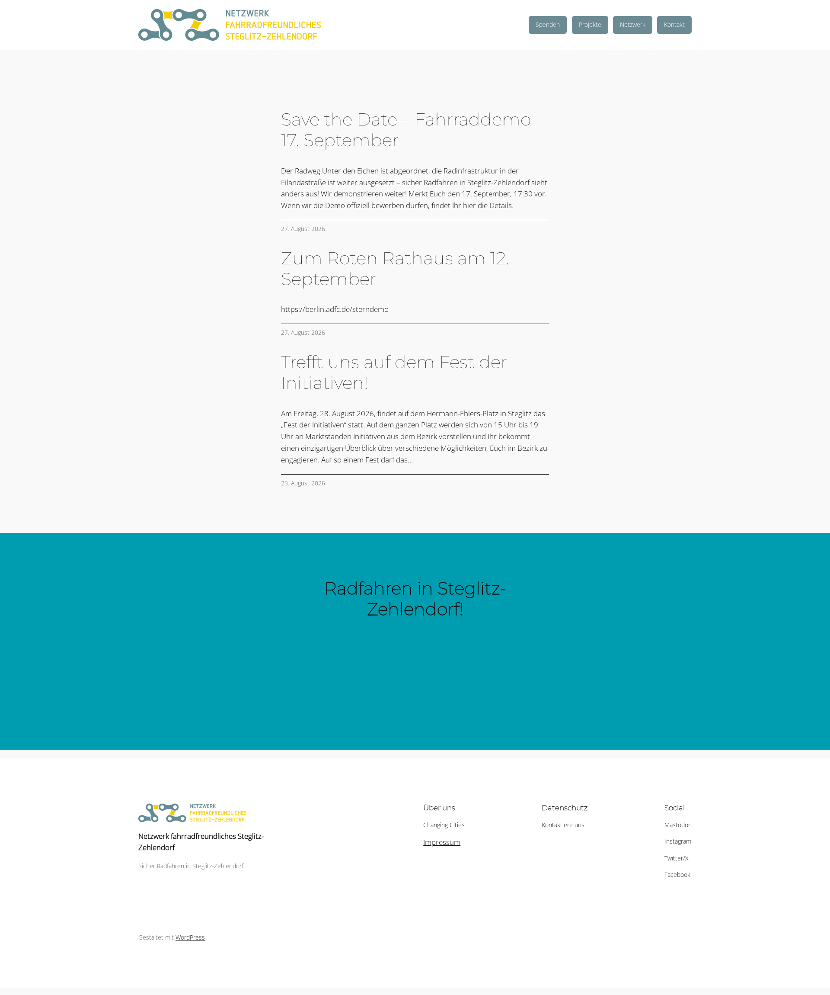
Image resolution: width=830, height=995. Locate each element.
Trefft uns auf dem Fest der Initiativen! (394, 372)
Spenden (548, 24)
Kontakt (674, 24)
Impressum (441, 842)
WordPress (190, 937)
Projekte (590, 24)
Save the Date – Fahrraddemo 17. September (406, 130)
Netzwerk (632, 24)
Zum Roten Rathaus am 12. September (395, 268)
